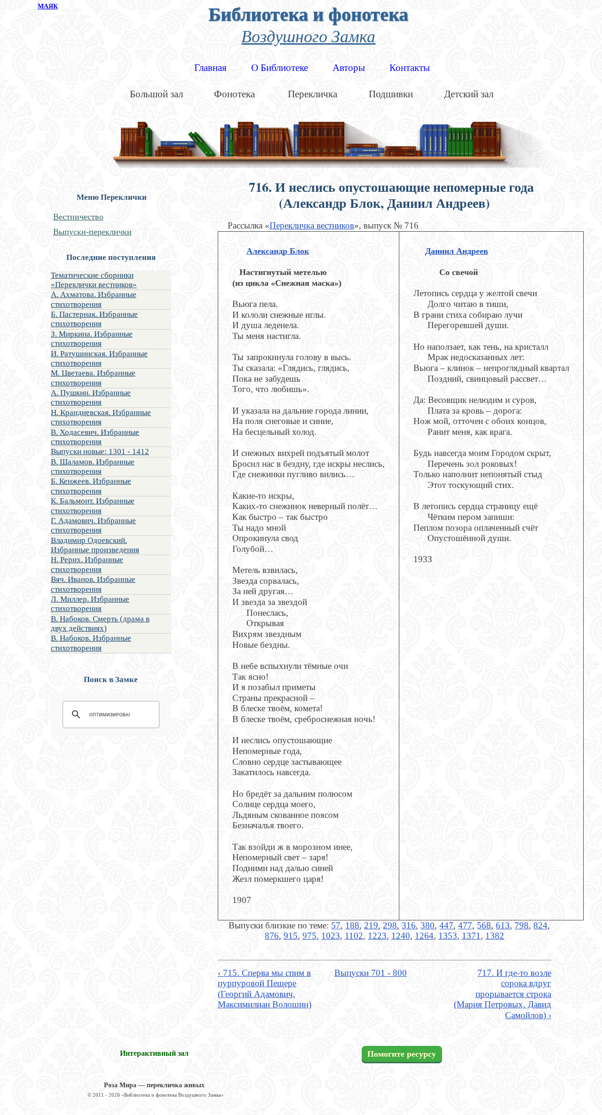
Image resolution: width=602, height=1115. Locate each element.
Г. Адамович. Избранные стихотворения (93, 525)
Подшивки (391, 94)
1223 (377, 936)
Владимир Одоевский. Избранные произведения (95, 545)
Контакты (409, 68)
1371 (471, 936)
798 (522, 925)
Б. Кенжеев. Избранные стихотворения (91, 486)
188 (352, 925)
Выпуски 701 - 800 (370, 973)
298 (390, 925)
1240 (400, 936)
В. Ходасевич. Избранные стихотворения (95, 437)
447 (446, 925)
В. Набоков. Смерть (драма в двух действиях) (100, 623)
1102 (354, 936)
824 (540, 925)
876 (272, 936)
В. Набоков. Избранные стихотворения (91, 643)
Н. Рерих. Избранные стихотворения (87, 564)
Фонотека (234, 94)
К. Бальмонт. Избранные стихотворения (93, 505)
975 (309, 936)
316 (409, 925)
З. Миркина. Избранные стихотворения (92, 339)
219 (371, 925)
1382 (494, 936)
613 (503, 925)
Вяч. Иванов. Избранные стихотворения (93, 584)
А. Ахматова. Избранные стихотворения (93, 299)
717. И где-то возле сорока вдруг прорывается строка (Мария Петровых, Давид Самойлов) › (502, 994)
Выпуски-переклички (92, 231)
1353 (447, 936)
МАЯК (48, 6)
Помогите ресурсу (401, 1054)
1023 (330, 936)
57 (336, 925)
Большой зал (156, 94)
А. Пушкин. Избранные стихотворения (91, 397)
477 (465, 925)
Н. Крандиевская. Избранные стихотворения (101, 417)
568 (484, 925)
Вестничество (78, 216)
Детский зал (468, 94)
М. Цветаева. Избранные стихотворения (93, 378)
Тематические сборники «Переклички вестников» (94, 280)
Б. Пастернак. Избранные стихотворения (94, 319)
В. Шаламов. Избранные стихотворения (93, 466)
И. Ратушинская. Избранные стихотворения (99, 358)
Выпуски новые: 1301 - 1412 (100, 451)
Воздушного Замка (308, 35)
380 (427, 925)
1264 (424, 936)
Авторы (349, 68)
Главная (210, 68)
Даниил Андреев (456, 251)
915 (291, 936)
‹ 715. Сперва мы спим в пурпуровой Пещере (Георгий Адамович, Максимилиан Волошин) (264, 989)
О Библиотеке (279, 68)
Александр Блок (277, 251)
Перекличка (312, 94)
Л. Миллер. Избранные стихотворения (90, 604)
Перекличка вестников (311, 225)
